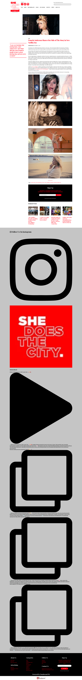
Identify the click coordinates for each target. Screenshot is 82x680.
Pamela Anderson (57, 182)
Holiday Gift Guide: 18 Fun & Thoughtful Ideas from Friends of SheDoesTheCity (67, 220)
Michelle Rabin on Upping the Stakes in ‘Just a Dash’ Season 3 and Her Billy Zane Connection (55, 221)
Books (37, 7)
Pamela (51, 182)
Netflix (48, 182)
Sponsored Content (14, 668)
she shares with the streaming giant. (41, 69)
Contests (48, 7)
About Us (57, 7)
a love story (33, 182)
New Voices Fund (14, 662)
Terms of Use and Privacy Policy (48, 669)
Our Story (13, 660)
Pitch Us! (12, 661)
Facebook (43, 661)
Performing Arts (31, 7)
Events (52, 7)
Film (22, 7)
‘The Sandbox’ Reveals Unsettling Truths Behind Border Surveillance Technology (33, 221)
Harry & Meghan (35, 66)
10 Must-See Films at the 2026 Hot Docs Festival (44, 219)
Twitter (43, 660)
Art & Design (42, 7)
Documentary (39, 182)
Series (25, 7)
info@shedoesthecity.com (47, 668)
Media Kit (12, 667)
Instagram (44, 662)
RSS (42, 663)
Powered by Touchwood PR (41, 674)
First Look (44, 182)
